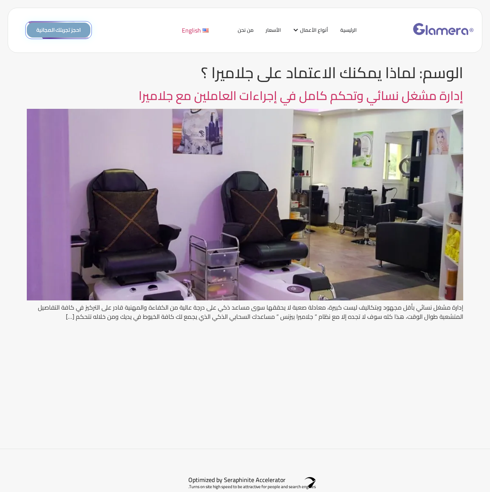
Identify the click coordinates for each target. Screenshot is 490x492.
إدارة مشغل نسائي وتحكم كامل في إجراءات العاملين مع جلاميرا (301, 95)
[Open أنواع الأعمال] (295, 30)
